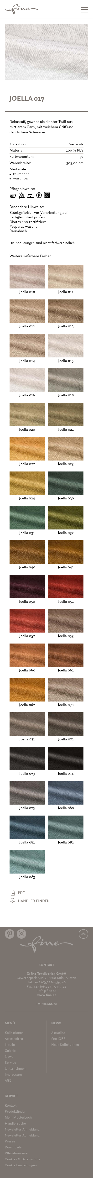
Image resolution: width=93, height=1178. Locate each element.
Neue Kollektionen (65, 1045)
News (9, 1057)
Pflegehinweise (16, 1153)
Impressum (46, 1004)
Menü (10, 1023)
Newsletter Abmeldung (22, 1135)
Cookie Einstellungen (21, 1165)
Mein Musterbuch (18, 1118)
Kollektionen (14, 1033)
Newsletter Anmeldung (22, 1129)
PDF (21, 893)
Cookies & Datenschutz (22, 1159)
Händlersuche (15, 1124)
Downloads (13, 1147)
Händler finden (34, 901)
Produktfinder (15, 1112)
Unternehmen (15, 1069)
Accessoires (14, 1039)
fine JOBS (58, 1039)
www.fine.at (46, 995)
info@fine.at (46, 991)
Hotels (10, 1045)
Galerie (10, 1051)
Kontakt (46, 965)
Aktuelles (58, 1033)
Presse (10, 1141)
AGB (8, 1081)
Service (10, 1063)
